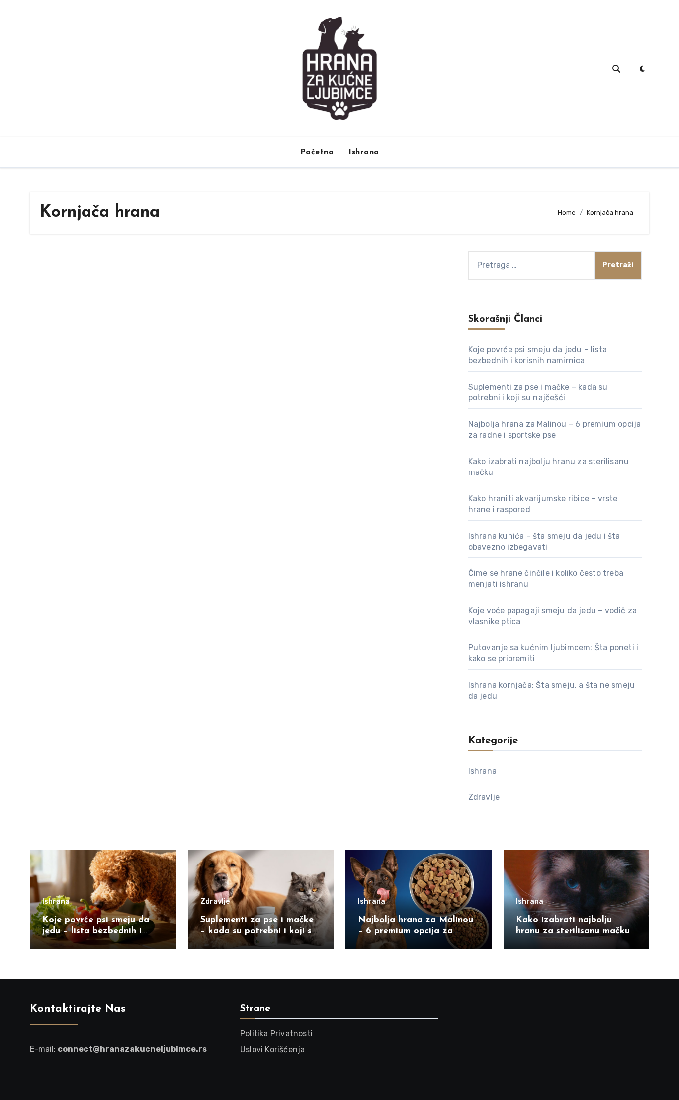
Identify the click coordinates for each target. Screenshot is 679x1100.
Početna (317, 152)
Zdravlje (484, 797)
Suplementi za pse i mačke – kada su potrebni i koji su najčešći (258, 931)
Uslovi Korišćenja (272, 1049)
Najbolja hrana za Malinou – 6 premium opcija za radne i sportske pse (415, 931)
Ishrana (363, 152)
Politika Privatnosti (276, 1033)
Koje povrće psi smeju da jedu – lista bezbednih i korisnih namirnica (95, 931)
